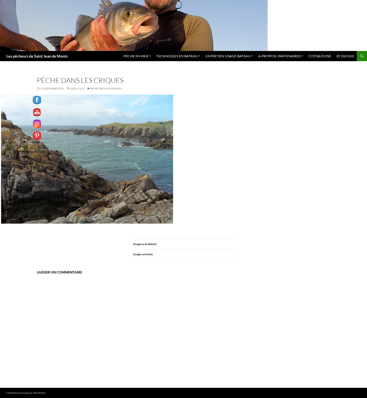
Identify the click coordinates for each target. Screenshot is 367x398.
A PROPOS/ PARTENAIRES (279, 56)
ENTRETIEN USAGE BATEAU (228, 56)
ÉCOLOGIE (345, 56)
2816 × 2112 (77, 88)
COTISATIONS (319, 56)
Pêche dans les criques (105, 88)
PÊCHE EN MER (135, 56)
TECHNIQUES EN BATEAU (177, 56)
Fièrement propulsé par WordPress (25, 392)
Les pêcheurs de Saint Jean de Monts (37, 56)
